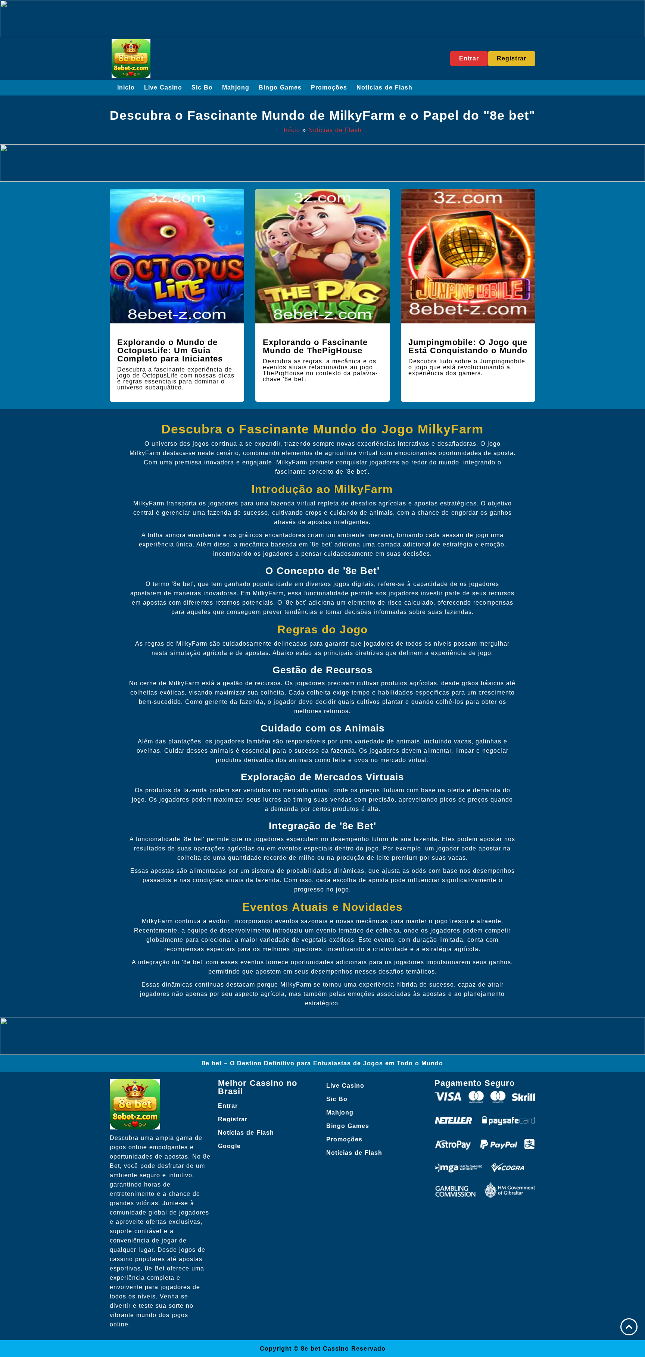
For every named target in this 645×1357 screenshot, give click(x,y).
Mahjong (235, 87)
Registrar (232, 1119)
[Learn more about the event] (322, 18)
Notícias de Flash (384, 87)
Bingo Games (280, 87)
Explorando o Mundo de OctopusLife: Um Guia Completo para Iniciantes (170, 350)
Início (126, 87)
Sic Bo (202, 87)
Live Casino (163, 87)
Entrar (228, 1106)
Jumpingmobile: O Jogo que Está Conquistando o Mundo (467, 346)
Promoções (329, 87)
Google (229, 1146)
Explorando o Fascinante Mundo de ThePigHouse (315, 346)
